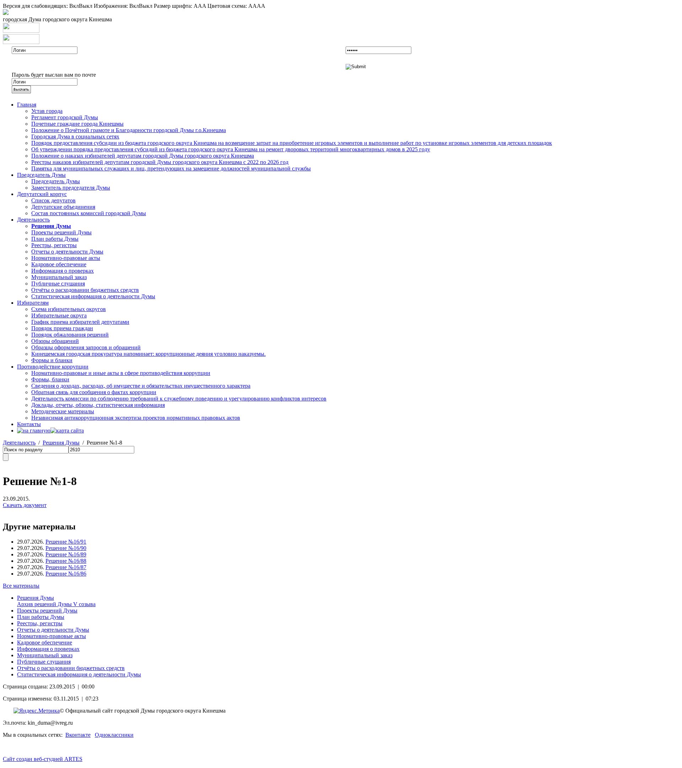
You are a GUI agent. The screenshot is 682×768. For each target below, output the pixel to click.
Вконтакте (78, 735)
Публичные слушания (58, 283)
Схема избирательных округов (68, 309)
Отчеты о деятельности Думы (67, 252)
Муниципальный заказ (59, 277)
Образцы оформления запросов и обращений (86, 347)
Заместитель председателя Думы (70, 188)
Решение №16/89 (65, 554)
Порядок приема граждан (62, 328)
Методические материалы (62, 411)
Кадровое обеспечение (58, 264)
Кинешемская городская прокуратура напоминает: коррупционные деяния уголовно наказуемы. (148, 354)
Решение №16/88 (65, 561)
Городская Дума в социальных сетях (75, 137)
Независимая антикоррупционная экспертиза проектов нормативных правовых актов (135, 418)
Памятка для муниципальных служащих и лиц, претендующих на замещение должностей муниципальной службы (171, 168)
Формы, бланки (50, 379)
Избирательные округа (59, 315)
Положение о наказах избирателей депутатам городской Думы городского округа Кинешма (142, 156)
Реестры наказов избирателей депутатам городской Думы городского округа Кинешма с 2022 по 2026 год (159, 162)
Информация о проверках (62, 271)
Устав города (47, 111)
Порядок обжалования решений (70, 335)
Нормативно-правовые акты (65, 258)
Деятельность (33, 220)
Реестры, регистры (54, 245)
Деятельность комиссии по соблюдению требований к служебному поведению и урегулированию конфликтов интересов (178, 399)
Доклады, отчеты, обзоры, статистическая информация (98, 405)
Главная (26, 105)
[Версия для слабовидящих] (6, 13)
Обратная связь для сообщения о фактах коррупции (93, 392)
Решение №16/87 (65, 567)
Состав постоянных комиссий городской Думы (88, 213)
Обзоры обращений (55, 341)
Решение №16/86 (65, 574)
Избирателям (33, 303)
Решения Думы (61, 443)
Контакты (29, 424)
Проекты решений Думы (61, 232)
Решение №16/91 (65, 542)
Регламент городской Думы (64, 117)
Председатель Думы (41, 175)
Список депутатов (53, 200)
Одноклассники (114, 735)
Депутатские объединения (63, 207)
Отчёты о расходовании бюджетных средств (85, 290)
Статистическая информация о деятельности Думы (93, 296)
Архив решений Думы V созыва (56, 604)
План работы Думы (55, 239)
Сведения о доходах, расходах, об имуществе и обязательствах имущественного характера (140, 386)
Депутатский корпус (42, 194)
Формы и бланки (51, 360)
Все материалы (21, 586)
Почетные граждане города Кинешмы (77, 124)
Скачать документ (25, 505)
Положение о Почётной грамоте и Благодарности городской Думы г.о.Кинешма (128, 130)
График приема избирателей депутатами (80, 322)
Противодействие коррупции (52, 367)
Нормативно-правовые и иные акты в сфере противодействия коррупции (120, 373)
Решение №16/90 (65, 548)
